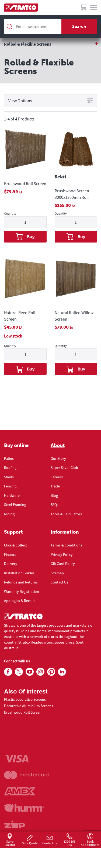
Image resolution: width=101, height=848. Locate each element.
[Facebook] (8, 672)
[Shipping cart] (83, 8)
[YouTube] (30, 672)
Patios (9, 458)
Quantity (10, 213)
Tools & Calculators (66, 514)
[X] (19, 672)
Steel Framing (15, 504)
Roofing (10, 467)
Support (13, 532)
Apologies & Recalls (19, 600)
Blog (54, 495)
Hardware (12, 495)
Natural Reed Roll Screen (19, 316)
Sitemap (57, 573)
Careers (57, 477)
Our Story (58, 458)
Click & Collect (15, 545)
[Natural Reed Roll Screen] (25, 280)
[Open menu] (93, 7)
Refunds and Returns (21, 582)
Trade (55, 486)
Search (79, 26)
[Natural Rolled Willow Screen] (76, 280)
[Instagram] (40, 672)
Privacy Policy (62, 554)
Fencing (10, 486)
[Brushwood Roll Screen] (25, 150)
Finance (10, 554)
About (58, 445)
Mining (9, 514)
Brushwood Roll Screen (25, 183)
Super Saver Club (64, 467)
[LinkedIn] (62, 672)
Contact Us (59, 582)
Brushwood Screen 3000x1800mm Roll (72, 194)
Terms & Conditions (66, 545)
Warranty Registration (21, 591)
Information (65, 532)
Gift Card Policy (63, 563)
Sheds (9, 477)
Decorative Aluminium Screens (28, 705)
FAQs (54, 504)
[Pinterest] (51, 672)
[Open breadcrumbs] (50, 44)
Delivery (10, 563)
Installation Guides (19, 573)
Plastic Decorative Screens (25, 699)
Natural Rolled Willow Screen (74, 316)
